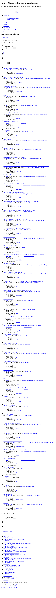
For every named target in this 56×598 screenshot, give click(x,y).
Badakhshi (8, 149)
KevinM (7, 424)
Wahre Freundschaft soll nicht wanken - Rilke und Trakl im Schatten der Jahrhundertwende (25, 254)
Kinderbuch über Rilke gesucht (11, 121)
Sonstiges (23, 123)
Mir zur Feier (7, 130)
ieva (6, 282)
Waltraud (8, 96)
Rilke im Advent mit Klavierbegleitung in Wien (14, 432)
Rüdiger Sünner (9, 495)
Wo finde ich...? (27, 229)
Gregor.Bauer (9, 327)
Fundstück (6, 396)
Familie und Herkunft (29, 256)
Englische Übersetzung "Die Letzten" (12, 423)
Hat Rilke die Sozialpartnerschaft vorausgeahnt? (15, 387)
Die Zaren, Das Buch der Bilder (11, 245)
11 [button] (4, 57)
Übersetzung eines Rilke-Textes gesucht (29, 105)
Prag (5, 95)
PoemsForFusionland (10, 442)
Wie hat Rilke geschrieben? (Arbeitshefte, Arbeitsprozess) (17, 228)
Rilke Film (6, 503)
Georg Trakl (8, 167)
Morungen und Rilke (8, 299)
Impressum (6, 476)
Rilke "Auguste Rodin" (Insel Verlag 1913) (13, 272)
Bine (7, 105)
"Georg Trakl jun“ (27, 194)
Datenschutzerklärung (9, 467)
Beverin (7, 273)
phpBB (8, 582)
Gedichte (23, 247)
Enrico (8, 318)
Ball (4, 104)
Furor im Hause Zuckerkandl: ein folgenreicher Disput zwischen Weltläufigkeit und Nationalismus (26, 166)
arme (7, 176)
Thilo (7, 451)
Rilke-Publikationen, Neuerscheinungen (31, 131)
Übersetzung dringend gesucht (11, 405)
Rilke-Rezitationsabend (9, 263)
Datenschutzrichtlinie (26, 468)
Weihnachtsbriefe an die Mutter (11, 334)
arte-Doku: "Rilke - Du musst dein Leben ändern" (15, 68)
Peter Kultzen (9, 291)
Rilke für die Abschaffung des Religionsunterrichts (15, 449)
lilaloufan (8, 238)
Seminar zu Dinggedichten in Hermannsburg (14, 112)
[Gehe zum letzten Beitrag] (23, 73)
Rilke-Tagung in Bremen (9, 458)
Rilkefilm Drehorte (8, 494)
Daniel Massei (9, 371)
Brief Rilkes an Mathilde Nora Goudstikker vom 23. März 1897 (18, 316)
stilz (6, 486)
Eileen (7, 300)
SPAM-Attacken (7, 485)
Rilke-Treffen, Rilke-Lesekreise (29, 96)
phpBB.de (16, 584)
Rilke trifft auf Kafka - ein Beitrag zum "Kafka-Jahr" (16, 219)
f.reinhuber (8, 229)
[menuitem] (12, 18)
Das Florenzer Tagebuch (9, 174)
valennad (8, 158)
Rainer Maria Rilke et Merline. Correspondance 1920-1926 (17, 290)
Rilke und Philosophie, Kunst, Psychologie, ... (34, 167)
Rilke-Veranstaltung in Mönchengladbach (13, 77)
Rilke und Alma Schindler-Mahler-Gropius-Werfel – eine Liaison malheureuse (21, 201)
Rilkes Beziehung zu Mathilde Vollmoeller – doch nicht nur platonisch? (20, 210)
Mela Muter (6, 378)
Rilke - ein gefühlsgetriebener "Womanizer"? (14, 183)
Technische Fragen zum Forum (27, 486)
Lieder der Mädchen (8, 370)
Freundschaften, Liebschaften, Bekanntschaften (34, 185)
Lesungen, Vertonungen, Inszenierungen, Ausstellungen (39, 69)
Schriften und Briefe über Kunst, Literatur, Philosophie (33, 176)
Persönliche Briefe (27, 318)
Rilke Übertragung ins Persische (11, 148)
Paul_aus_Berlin (9, 69)
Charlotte (8, 131)
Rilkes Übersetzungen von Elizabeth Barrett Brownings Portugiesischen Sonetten (22, 325)
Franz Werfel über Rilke (9, 237)
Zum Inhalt (3, 9)
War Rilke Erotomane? (9, 414)
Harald (7, 380)
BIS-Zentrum (9, 78)
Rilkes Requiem (7, 139)
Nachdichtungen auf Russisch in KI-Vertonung (14, 157)
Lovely (7, 114)
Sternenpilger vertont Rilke (10, 86)
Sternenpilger (9, 87)
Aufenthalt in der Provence (10, 308)
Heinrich (8, 433)
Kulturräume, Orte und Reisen (28, 300)
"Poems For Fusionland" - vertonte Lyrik (13, 441)
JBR (7, 335)
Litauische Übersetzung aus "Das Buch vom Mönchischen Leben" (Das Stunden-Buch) (24, 281)
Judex (7, 309)
